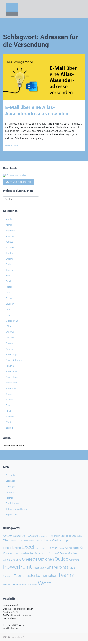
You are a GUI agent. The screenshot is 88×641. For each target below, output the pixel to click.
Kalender (53, 547)
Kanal (61, 548)
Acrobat (10, 219)
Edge (8, 275)
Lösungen (10, 481)
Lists (8, 309)
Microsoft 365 (13, 320)
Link (17, 553)
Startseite (11, 475)
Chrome (10, 259)
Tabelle (19, 576)
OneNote (10, 337)
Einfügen (64, 540)
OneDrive (10, 332)
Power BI (10, 366)
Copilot (9, 264)
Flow (8, 292)
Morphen (73, 553)
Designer (10, 270)
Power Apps (12, 354)
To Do (8, 411)
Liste (22, 553)
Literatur (10, 492)
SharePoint (11, 388)
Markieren (41, 553)
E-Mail (53, 540)
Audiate (9, 241)
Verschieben (11, 584)
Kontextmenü (74, 548)
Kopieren (8, 553)
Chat (6, 540)
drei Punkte (41, 540)
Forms (9, 298)
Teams (9, 405)
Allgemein (10, 230)
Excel (8, 281)
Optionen (46, 559)
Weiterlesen (13, 145)
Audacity (10, 236)
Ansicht (32, 536)
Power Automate (14, 360)
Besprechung (57, 535)
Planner (9, 349)
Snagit (9, 394)
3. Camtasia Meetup (20, 182)
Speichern (8, 576)
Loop (8, 315)
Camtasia (10, 253)
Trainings (10, 486)
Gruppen (10, 304)
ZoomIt (9, 428)
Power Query (12, 377)
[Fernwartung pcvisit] (14, 175)
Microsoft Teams (58, 553)
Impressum (11, 514)
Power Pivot (11, 371)
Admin (9, 225)
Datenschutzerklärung (16, 509)
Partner (9, 498)
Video (23, 584)
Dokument (29, 540)
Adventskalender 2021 (15, 536)
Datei (20, 540)
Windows (10, 416)
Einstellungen (12, 548)
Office (8, 326)
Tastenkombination (41, 575)
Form (37, 548)
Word (8, 422)
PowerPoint (11, 382)
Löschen (29, 553)
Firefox (9, 287)
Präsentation (39, 567)
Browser (10, 247)
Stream (9, 399)
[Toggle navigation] (78, 9)
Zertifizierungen (13, 503)
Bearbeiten (42, 536)
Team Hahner (17, 637)
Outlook (9, 343)
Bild (68, 535)
